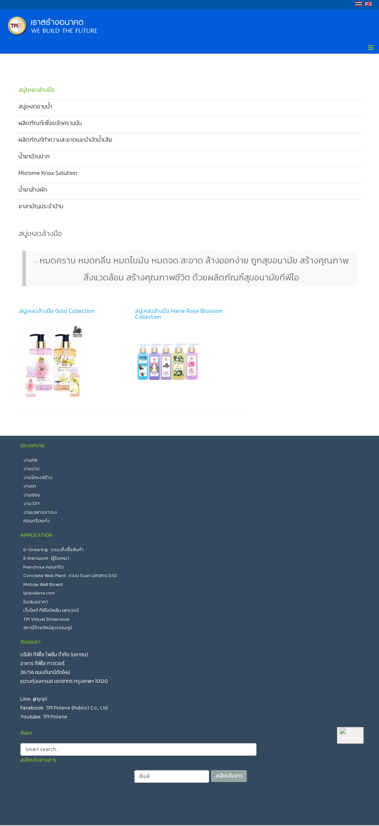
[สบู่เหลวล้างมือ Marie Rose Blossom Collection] (189, 362)
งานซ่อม (31, 494)
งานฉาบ (31, 468)
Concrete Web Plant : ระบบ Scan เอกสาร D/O (70, 575)
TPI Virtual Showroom (46, 619)
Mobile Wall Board (43, 584)
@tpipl (40, 699)
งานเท (29, 485)
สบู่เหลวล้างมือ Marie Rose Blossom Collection (178, 313)
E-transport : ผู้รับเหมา (46, 558)
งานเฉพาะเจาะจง (40, 512)
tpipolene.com (39, 592)
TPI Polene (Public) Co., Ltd (77, 708)
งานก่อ (30, 459)
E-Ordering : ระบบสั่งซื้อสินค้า (53, 549)
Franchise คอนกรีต (43, 566)
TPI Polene (55, 717)
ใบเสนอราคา (35, 601)
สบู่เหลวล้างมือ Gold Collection (57, 310)
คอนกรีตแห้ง (36, 520)
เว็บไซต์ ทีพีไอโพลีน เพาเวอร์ (51, 610)
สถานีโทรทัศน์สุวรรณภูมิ (47, 627)
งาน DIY (31, 503)
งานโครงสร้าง (38, 477)
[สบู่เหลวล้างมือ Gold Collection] (73, 360)
